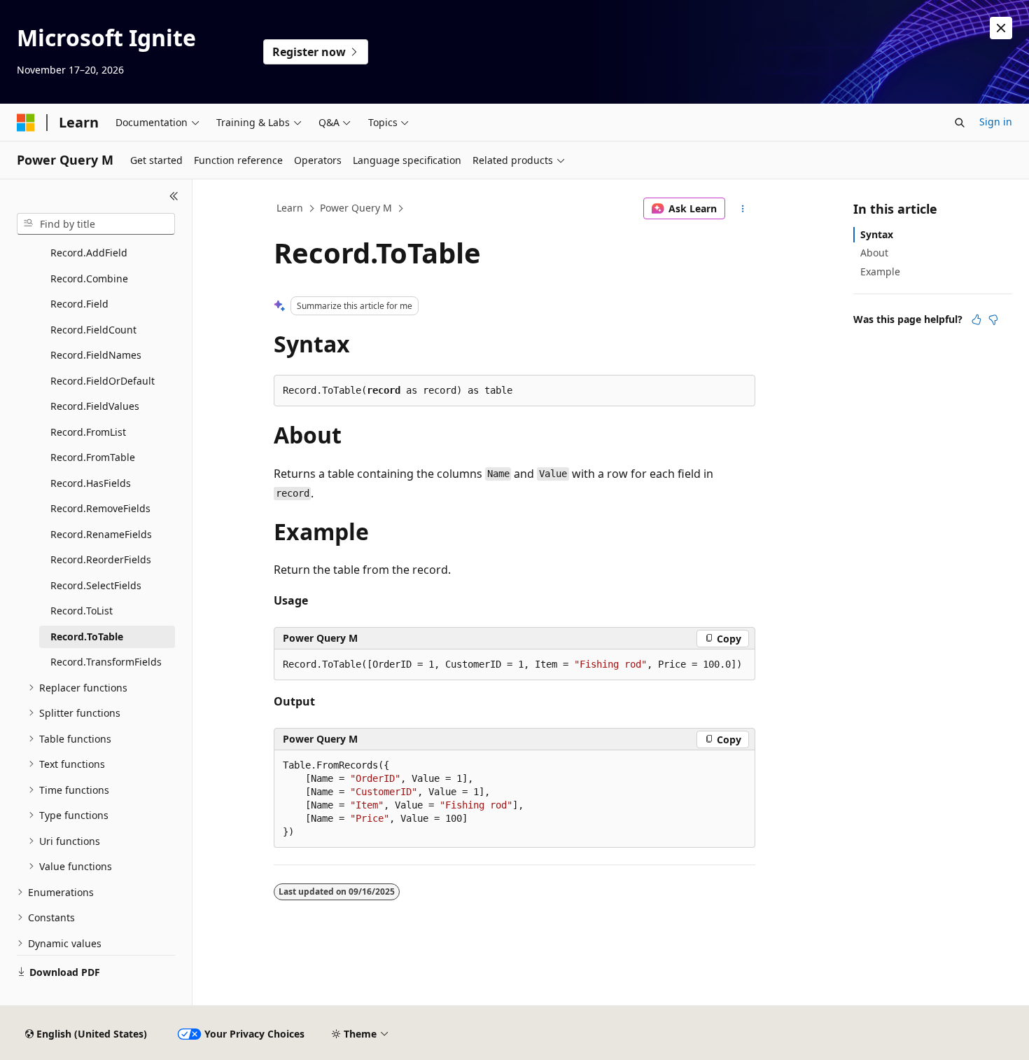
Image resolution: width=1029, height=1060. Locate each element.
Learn (289, 207)
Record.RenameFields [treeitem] (101, 534)
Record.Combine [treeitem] (89, 278)
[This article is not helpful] (993, 319)
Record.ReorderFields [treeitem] (100, 559)
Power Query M (356, 207)
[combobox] (96, 224)
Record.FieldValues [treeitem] (94, 406)
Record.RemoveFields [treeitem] (100, 508)
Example (880, 271)
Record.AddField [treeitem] (88, 252)
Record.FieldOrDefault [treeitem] (102, 380)
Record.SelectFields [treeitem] (95, 585)
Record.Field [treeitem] (79, 303)
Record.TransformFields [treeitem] (106, 661)
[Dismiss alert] (1001, 28)
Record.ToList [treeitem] (81, 610)
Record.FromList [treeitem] (88, 432)
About (874, 252)
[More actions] (743, 209)
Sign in (995, 121)
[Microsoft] (26, 122)
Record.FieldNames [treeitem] (95, 355)
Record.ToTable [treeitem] (86, 636)
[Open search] (960, 122)
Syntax (876, 234)
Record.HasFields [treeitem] (90, 483)
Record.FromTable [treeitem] (92, 457)
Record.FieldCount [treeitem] (93, 329)
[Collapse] (174, 196)
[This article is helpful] (976, 319)
